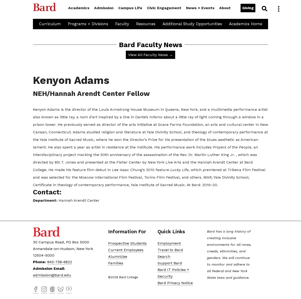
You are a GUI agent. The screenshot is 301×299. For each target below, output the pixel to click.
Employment (169, 243)
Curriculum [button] (50, 23)
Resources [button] (145, 23)
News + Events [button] (200, 8)
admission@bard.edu (52, 275)
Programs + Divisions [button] (88, 23)
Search (264, 8)
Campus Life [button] (130, 8)
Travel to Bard (170, 250)
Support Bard (170, 263)
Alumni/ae (117, 256)
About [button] (225, 8)
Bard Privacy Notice (175, 283)
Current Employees (125, 250)
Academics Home (245, 23)
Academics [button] (78, 8)
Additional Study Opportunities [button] (192, 23)
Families (115, 263)
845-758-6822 (59, 262)
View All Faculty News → (150, 55)
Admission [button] (104, 8)
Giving (248, 8)
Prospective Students (127, 243)
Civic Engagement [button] (164, 8)
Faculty (122, 23)
